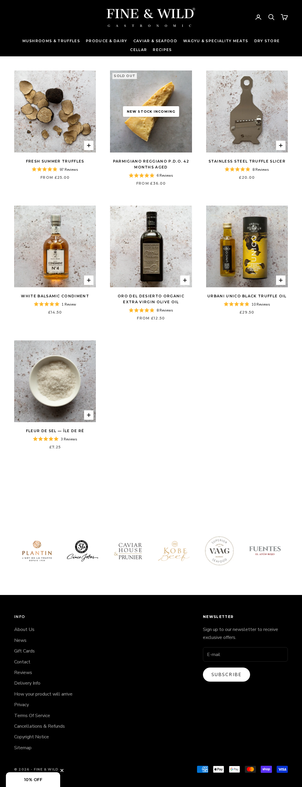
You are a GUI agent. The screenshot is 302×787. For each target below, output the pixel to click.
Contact (22, 662)
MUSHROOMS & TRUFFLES (51, 41)
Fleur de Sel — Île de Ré (55, 431)
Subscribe (226, 675)
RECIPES (162, 49)
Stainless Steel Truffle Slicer (247, 161)
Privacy (21, 704)
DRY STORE (267, 41)
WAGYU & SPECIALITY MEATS (215, 41)
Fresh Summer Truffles (55, 161)
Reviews (23, 672)
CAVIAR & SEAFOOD (155, 41)
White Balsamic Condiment (55, 296)
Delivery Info (27, 683)
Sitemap (23, 748)
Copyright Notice (31, 737)
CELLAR (138, 49)
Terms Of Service (32, 715)
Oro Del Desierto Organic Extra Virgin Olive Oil (151, 299)
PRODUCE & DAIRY (106, 41)
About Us (24, 629)
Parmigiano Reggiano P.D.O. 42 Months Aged (151, 164)
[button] (33, 779)
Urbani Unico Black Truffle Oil (247, 296)
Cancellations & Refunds (39, 726)
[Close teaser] (62, 770)
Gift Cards (24, 651)
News (20, 640)
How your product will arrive (43, 694)
